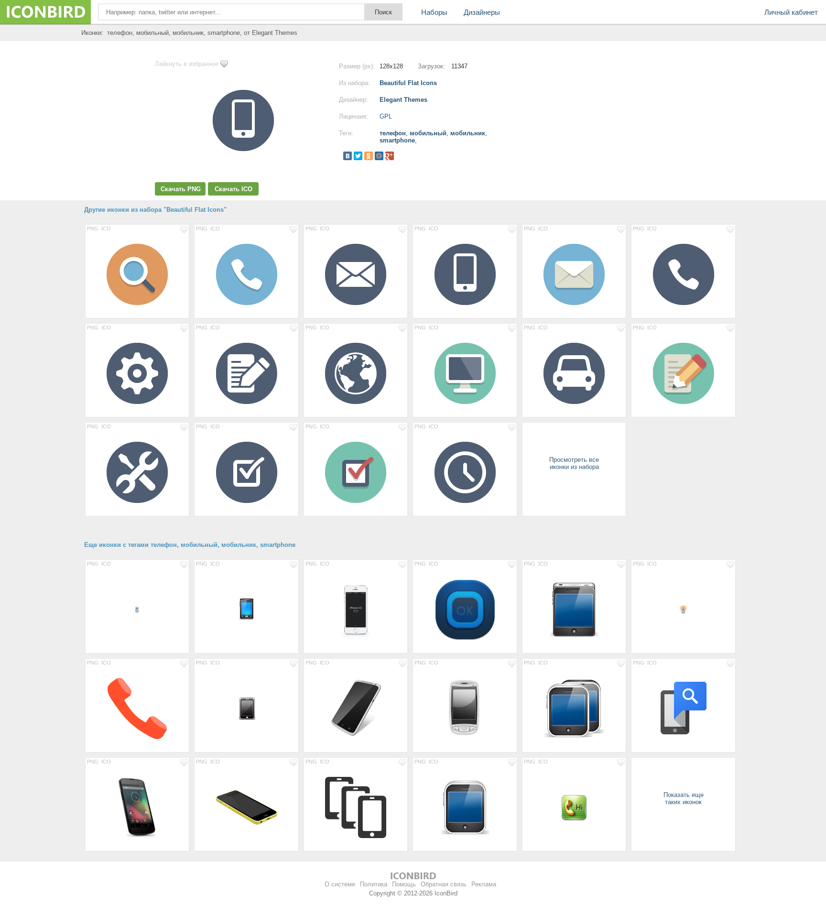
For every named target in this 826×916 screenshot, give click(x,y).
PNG (92, 228)
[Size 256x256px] (464, 609)
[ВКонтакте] (347, 156)
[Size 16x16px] (137, 609)
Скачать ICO (233, 189)
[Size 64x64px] (574, 807)
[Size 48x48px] (246, 609)
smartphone (397, 140)
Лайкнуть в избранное (186, 63)
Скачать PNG (181, 189)
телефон (393, 133)
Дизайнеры (482, 12)
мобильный (428, 133)
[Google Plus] (389, 156)
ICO (106, 228)
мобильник (467, 133)
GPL (386, 116)
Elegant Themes (403, 99)
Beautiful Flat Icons (408, 83)
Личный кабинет (791, 12)
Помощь (404, 884)
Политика (373, 884)
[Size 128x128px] (137, 274)
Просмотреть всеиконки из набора (574, 463)
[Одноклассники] (368, 156)
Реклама (483, 884)
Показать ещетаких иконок (683, 798)
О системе (340, 884)
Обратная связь (444, 884)
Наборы (434, 12)
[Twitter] (358, 156)
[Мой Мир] (379, 156)
